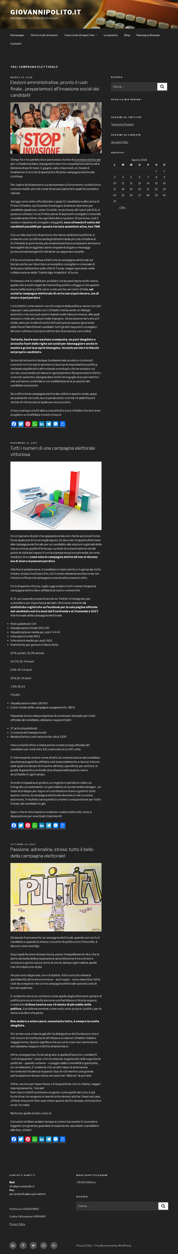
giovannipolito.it (46, 12)
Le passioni (111, 35)
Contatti (15, 43)
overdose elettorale (87, 159)
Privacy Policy (17, 1224)
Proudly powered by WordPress (113, 1245)
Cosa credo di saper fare (79, 35)
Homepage (17, 35)
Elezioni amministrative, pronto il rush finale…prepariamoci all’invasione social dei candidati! (54, 89)
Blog (127, 35)
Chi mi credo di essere (44, 35)
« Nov (122, 207)
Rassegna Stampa (148, 35)
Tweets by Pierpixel (122, 124)
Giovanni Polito (119, 142)
